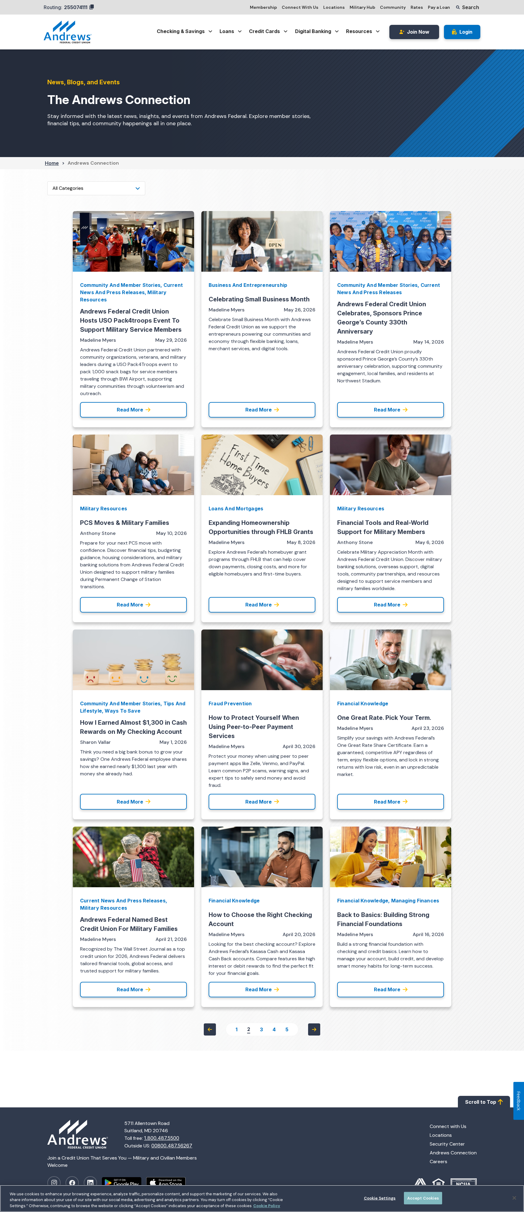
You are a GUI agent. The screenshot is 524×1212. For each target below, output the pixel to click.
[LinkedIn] (90, 1183)
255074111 (75, 7)
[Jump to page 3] (314, 1029)
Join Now (418, 32)
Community (393, 7)
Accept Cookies (423, 1197)
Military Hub (362, 7)
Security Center (447, 1144)
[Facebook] (72, 1183)
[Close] (514, 1197)
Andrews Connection (453, 1153)
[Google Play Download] (124, 1183)
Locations (334, 7)
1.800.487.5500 (161, 1138)
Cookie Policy (266, 1205)
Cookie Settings (380, 1197)
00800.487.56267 (171, 1146)
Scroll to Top (480, 1102)
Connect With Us (300, 7)
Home (52, 163)
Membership (263, 7)
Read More (130, 410)
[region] (262, 1198)
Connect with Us (448, 1126)
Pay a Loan (439, 7)
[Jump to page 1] (210, 1029)
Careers (438, 1161)
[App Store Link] (168, 1183)
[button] (467, 7)
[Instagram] (54, 1183)
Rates (417, 7)
